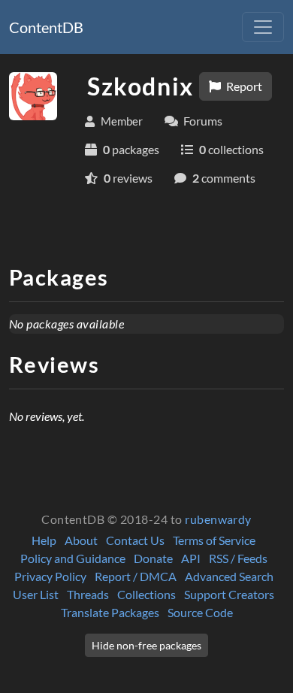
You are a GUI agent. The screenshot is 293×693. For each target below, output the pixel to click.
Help (44, 540)
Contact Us (135, 540)
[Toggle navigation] (263, 27)
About (81, 540)
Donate (153, 558)
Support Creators (229, 594)
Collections (146, 594)
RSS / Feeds (238, 558)
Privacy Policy (50, 576)
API (191, 558)
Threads (88, 594)
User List (36, 594)
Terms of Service (214, 540)
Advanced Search (229, 576)
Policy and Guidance (72, 558)
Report (243, 86)
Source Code (200, 612)
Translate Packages (110, 612)
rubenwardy (218, 519)
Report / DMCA (136, 576)
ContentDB (46, 27)
